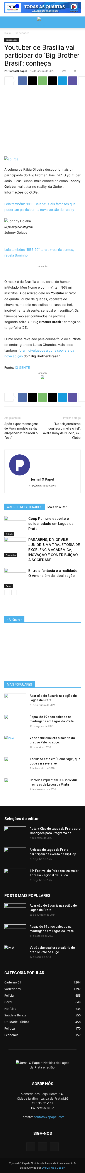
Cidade (9, 533)
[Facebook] (22, 80)
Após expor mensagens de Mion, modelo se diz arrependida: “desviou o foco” (21, 431)
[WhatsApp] (42, 80)
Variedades (22, 33)
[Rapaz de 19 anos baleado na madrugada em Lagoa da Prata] (15, 722)
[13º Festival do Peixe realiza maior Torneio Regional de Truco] (15, 876)
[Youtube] (54, 1146)
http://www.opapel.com (42, 485)
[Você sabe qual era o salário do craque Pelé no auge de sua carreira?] (15, 743)
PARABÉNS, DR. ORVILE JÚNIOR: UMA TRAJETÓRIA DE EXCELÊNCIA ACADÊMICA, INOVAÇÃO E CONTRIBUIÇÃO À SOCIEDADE (54, 549)
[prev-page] (7, 592)
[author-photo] (42, 464)
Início (7, 33)
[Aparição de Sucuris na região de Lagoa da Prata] (15, 701)
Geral (8, 585)
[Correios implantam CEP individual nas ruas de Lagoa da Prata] (15, 785)
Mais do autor (57, 507)
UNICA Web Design (53, 1167)
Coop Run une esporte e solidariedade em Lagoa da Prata (50, 523)
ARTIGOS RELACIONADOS (24, 507)
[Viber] (72, 80)
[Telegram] (62, 80)
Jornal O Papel (18, 70)
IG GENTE (22, 367)
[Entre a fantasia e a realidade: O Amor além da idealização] (15, 575)
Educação (11, 555)
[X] (32, 80)
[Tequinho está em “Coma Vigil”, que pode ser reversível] (10, 764)
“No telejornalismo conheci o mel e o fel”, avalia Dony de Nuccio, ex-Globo (62, 431)
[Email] (52, 80)
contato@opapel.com (49, 1117)
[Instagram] (42, 1146)
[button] (7, 22)
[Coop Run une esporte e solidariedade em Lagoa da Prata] (15, 523)
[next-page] (14, 592)
